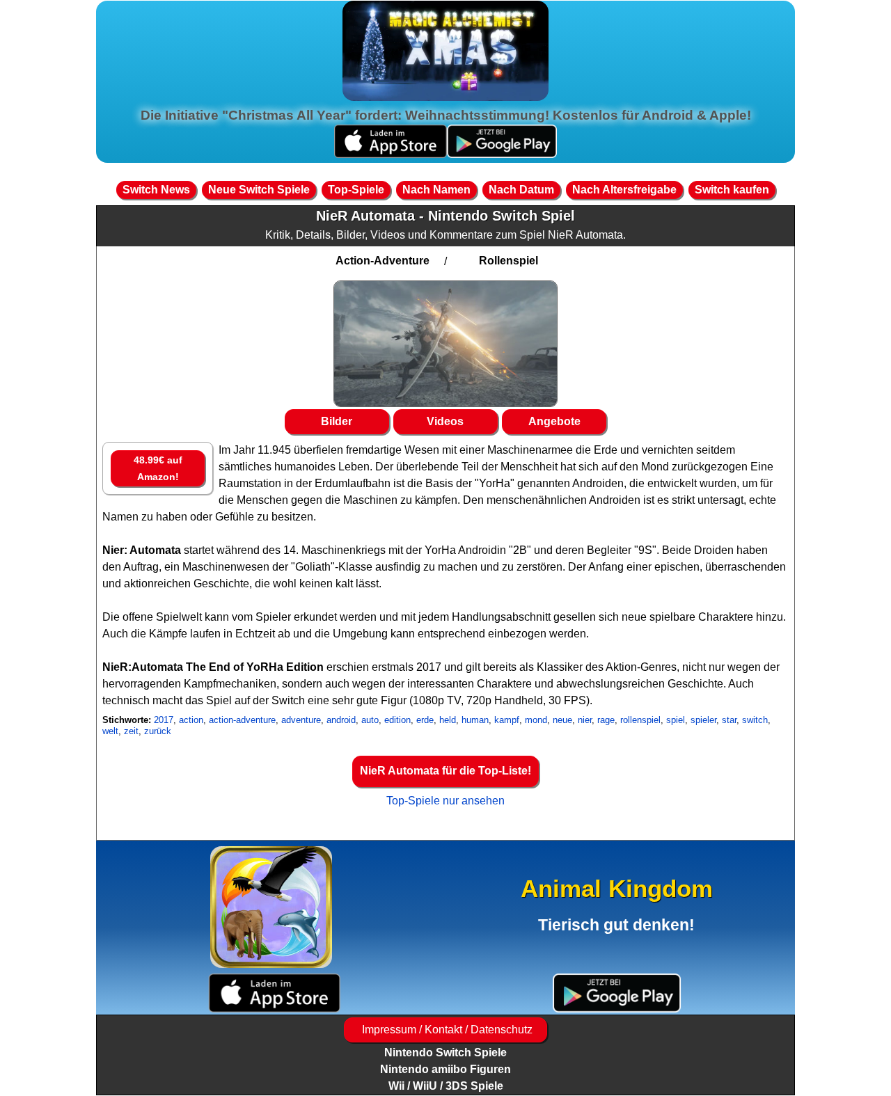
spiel (675, 720)
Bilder (336, 421)
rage (606, 720)
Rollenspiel (508, 261)
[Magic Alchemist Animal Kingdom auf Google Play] (617, 993)
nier (585, 720)
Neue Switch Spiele (259, 190)
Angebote (554, 421)
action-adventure (242, 720)
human (475, 720)
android (341, 720)
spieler (703, 720)
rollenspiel (640, 720)
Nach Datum (521, 190)
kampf (506, 720)
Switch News (156, 190)
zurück (157, 731)
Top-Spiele (356, 190)
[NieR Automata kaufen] (445, 343)
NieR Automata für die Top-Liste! (445, 771)
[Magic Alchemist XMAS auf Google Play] (502, 154)
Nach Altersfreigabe (624, 190)
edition (397, 720)
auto (370, 720)
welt (110, 731)
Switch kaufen (732, 190)
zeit (131, 731)
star (729, 720)
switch (755, 720)
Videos (445, 421)
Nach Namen (436, 190)
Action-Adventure (382, 261)
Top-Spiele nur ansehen (445, 801)
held (447, 720)
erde (425, 720)
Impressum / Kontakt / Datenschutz (446, 1029)
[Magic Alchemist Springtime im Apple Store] (390, 154)
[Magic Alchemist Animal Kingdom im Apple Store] (274, 993)
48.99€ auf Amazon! (158, 468)
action (191, 720)
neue (562, 720)
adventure (301, 720)
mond (536, 720)
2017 (163, 720)
